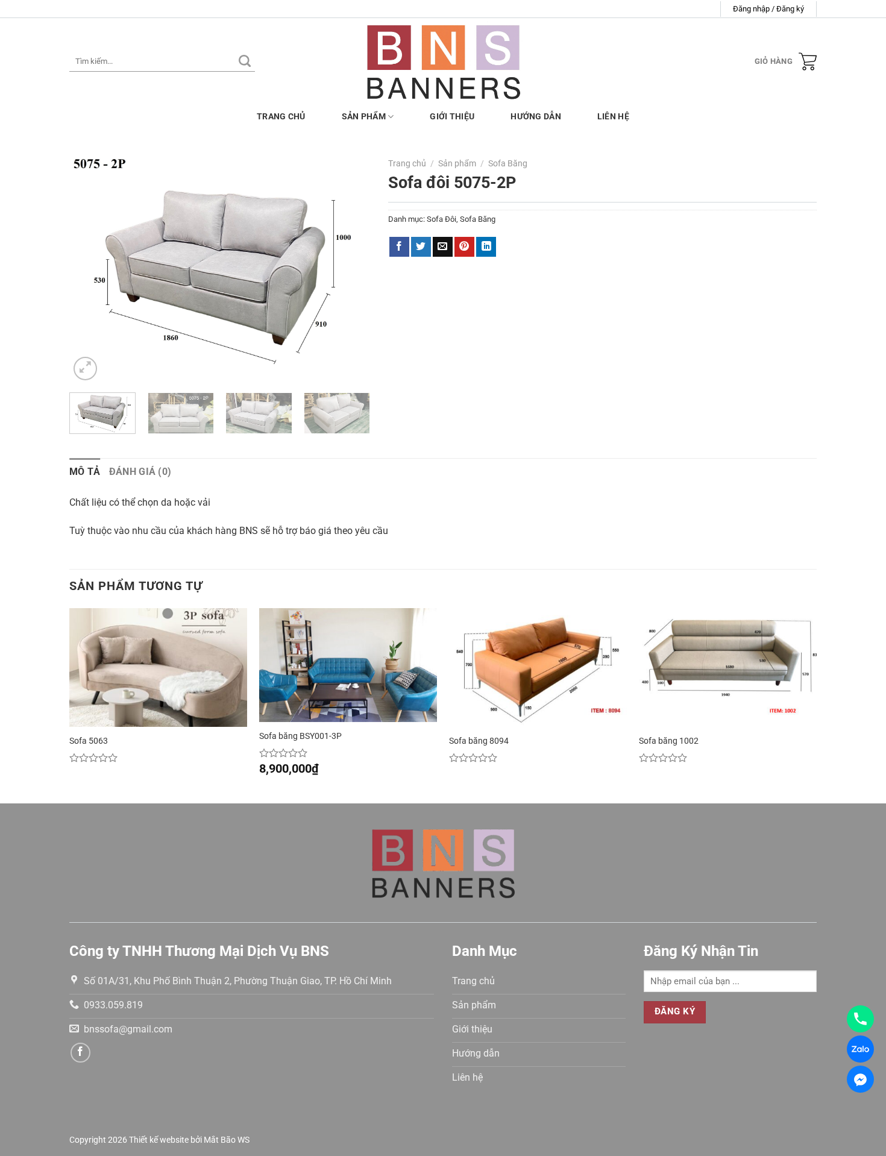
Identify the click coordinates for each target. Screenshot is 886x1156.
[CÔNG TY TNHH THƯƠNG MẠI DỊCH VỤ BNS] (443, 61)
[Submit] (244, 61)
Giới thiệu (452, 117)
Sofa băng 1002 (669, 741)
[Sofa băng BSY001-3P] (348, 665)
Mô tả (85, 471)
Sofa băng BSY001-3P (300, 736)
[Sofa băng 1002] (728, 667)
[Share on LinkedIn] (486, 247)
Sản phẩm (364, 117)
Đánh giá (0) (140, 471)
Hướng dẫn (536, 117)
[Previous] (90, 268)
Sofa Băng (507, 163)
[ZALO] (860, 1049)
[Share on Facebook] (399, 247)
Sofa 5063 (88, 741)
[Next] (349, 268)
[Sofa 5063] (158, 667)
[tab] (85, 472)
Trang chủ (281, 117)
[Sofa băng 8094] (538, 667)
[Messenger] (860, 1079)
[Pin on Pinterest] (464, 247)
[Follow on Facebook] (80, 1053)
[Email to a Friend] (443, 247)
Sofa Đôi (441, 219)
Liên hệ (613, 117)
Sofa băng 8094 (479, 741)
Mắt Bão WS (227, 1140)
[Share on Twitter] (421, 247)
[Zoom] (85, 368)
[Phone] (860, 1018)
